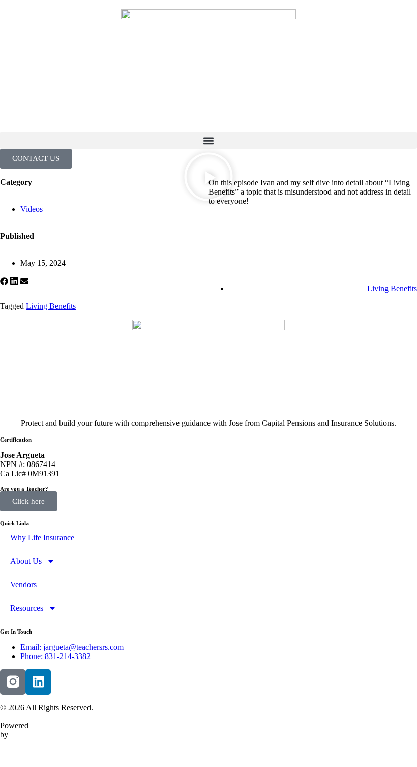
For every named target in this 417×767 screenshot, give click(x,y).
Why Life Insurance (42, 537)
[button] (208, 140)
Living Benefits (392, 288)
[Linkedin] (38, 682)
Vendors (23, 584)
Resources (26, 608)
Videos (31, 209)
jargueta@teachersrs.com (83, 647)
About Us (26, 561)
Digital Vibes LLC (11, 752)
